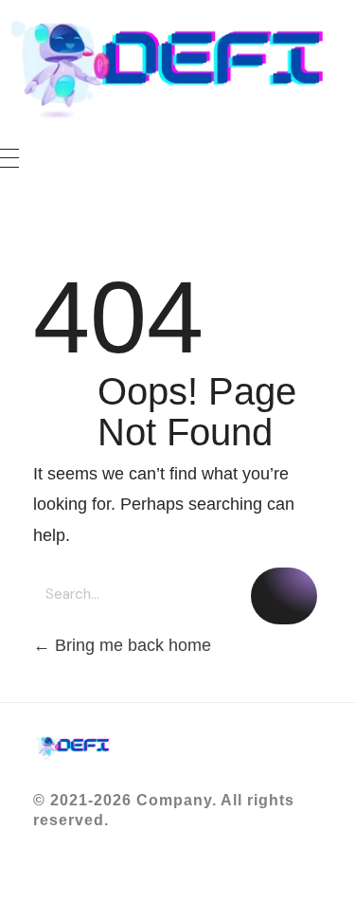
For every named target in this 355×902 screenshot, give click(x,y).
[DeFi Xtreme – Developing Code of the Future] (177, 70)
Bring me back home (130, 645)
